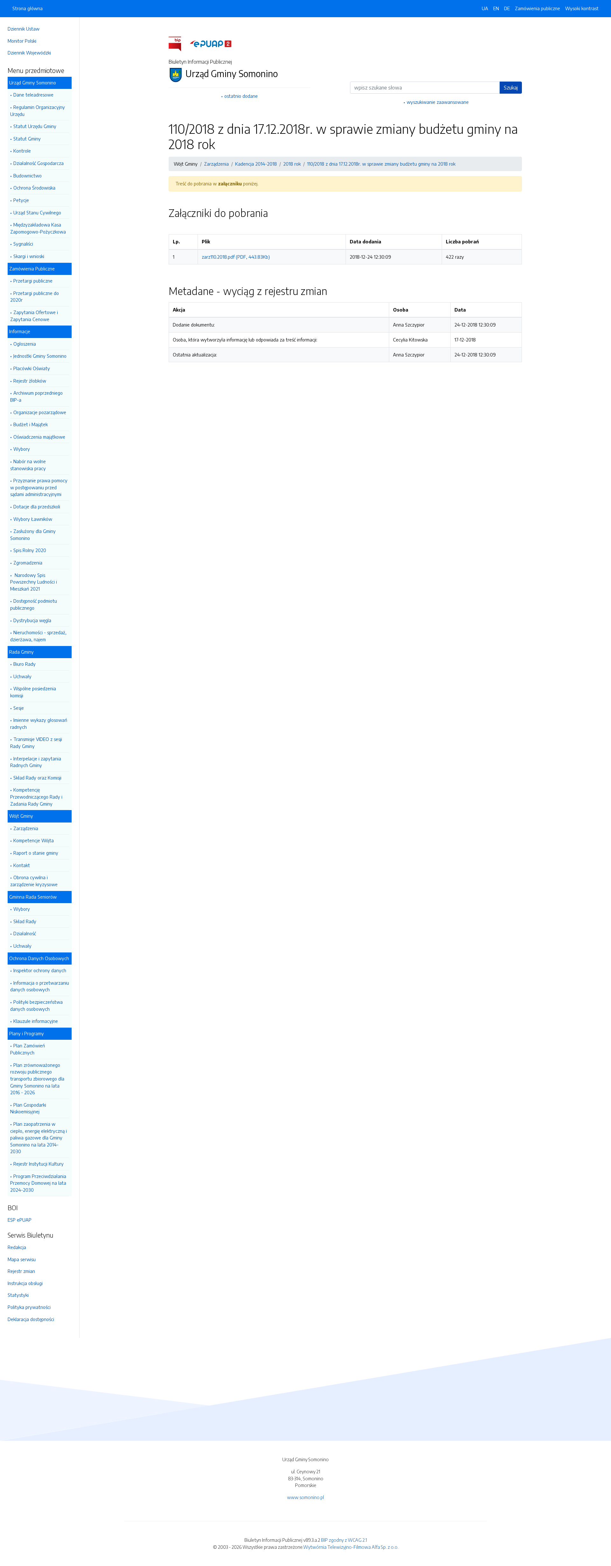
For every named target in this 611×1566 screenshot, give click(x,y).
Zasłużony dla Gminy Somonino (33, 534)
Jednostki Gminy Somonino (40, 356)
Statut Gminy (27, 138)
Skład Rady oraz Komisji (37, 777)
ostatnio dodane (241, 96)
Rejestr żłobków (29, 381)
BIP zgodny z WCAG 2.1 (344, 1540)
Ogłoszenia (24, 344)
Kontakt (21, 865)
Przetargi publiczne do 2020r (34, 296)
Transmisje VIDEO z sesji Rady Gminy (36, 742)
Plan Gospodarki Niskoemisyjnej (28, 1108)
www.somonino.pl (305, 1497)
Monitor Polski (22, 41)
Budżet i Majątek (30, 424)
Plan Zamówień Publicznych (27, 1049)
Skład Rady (24, 921)
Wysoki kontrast (582, 8)
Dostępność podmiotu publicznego (33, 604)
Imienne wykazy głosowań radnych (38, 723)
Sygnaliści (23, 244)
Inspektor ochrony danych (39, 970)
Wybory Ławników (32, 519)
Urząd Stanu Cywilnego (37, 212)
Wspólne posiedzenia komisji (33, 692)
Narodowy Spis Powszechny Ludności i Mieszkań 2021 (33, 582)
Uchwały (22, 676)
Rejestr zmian (21, 1271)
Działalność (24, 933)
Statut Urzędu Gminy (34, 126)
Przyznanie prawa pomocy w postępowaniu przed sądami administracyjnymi (38, 487)
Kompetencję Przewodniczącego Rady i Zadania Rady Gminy (36, 796)
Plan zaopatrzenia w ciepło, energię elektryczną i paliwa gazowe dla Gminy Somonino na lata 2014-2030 (38, 1137)
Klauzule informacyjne (35, 1021)
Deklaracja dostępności (31, 1319)
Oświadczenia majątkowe (39, 437)
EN (496, 8)
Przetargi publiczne (33, 281)
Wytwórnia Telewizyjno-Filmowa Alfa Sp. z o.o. (350, 1547)
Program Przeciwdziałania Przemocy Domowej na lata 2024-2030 (38, 1183)
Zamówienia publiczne (537, 8)
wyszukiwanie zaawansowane (438, 102)
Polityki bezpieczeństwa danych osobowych (36, 1005)
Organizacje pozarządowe (39, 412)
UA (485, 8)
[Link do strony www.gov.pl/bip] (179, 43)
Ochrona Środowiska (34, 187)
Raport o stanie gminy (35, 853)
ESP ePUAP (20, 1220)
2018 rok (292, 164)
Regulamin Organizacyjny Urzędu (37, 110)
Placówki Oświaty (31, 368)
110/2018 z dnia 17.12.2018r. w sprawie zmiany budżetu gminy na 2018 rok (381, 164)
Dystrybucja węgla (32, 620)
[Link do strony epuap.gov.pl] (210, 43)
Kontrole (22, 151)
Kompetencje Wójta (33, 840)
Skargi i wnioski (28, 256)
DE (507, 8)
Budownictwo (27, 175)
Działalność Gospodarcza (38, 163)
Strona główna (27, 8)
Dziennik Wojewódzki (29, 52)
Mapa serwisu (22, 1259)
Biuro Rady (24, 664)
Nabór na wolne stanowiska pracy (28, 464)
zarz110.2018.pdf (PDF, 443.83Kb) (236, 257)
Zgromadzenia (27, 562)
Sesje (18, 708)
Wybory (21, 449)
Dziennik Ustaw (23, 29)
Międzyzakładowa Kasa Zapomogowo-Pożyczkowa (38, 228)
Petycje (21, 200)
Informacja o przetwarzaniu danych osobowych (39, 986)
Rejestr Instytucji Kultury (38, 1164)
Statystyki (18, 1295)
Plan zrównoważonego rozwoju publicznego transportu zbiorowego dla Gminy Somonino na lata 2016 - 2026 (37, 1078)
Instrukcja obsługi (25, 1283)
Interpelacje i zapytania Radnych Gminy (35, 762)
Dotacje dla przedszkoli (36, 506)
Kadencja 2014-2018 (256, 164)
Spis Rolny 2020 (29, 550)
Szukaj (511, 87)
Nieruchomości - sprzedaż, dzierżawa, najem (38, 635)
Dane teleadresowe (33, 94)
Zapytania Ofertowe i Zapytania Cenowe (34, 315)
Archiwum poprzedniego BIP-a (36, 396)
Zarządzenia (25, 828)
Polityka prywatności (29, 1307)
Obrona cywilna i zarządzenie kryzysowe (34, 880)
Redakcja (17, 1247)
